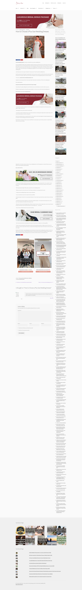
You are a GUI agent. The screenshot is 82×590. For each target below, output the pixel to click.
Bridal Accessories (59, 162)
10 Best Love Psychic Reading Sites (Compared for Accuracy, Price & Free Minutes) (60, 271)
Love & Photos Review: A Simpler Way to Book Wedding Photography (60, 97)
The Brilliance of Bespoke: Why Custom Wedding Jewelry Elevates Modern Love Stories (60, 478)
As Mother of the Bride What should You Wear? (24, 282)
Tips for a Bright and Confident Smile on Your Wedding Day (61, 452)
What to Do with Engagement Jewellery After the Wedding (60, 412)
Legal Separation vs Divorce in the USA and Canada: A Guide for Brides (61, 501)
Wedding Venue (58, 202)
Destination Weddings (59, 165)
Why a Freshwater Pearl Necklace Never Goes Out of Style (61, 361)
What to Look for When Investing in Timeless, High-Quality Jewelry (60, 120)
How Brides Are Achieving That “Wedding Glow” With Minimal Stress (60, 364)
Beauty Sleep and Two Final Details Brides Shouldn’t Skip (60, 425)
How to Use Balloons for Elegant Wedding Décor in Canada (60, 39)
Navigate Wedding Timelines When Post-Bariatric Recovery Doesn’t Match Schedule (60, 428)
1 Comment (27, 29)
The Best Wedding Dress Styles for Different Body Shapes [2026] (39, 568)
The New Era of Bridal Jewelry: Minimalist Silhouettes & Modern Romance (61, 504)
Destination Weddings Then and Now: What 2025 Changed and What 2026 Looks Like (61, 367)
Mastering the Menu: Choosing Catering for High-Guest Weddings (60, 347)
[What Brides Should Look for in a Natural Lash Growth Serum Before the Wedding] (60, 139)
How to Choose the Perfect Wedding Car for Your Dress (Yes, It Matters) (61, 435)
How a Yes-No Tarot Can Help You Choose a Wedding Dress (61, 454)
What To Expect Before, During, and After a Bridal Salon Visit (60, 446)
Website (42, 323)
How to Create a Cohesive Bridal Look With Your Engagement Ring (60, 51)
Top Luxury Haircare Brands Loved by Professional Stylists (60, 415)
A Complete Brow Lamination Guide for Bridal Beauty (60, 472)
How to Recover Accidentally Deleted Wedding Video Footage (61, 391)
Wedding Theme (58, 199)
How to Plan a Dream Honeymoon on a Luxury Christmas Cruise (61, 488)
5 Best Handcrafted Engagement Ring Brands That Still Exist (61, 389)
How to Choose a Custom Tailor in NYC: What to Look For (61, 264)
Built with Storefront (19, 584)
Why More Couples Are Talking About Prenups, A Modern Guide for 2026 (61, 508)
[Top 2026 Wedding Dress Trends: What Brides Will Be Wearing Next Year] (52, 530)
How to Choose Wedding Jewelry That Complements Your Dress (61, 284)
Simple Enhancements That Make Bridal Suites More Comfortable (61, 457)
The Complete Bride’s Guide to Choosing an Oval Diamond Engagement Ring (60, 511)
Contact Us (22, 8)
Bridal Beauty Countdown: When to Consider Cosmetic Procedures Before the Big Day (61, 463)
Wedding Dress (26, 278)
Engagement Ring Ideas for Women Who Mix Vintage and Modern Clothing (60, 109)
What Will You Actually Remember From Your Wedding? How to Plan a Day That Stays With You (61, 246)
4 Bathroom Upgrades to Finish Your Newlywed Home (61, 340)
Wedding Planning (59, 196)
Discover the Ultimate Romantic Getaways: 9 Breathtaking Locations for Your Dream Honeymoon (45, 571)
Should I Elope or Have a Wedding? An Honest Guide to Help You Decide (60, 310)
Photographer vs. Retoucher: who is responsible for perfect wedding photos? (61, 258)
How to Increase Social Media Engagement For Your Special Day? (60, 466)
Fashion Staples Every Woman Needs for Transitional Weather (61, 295)
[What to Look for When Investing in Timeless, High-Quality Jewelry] (60, 126)
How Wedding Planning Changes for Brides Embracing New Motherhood (61, 420)
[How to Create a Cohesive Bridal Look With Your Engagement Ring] (60, 56)
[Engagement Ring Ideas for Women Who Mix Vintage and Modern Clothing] (60, 114)
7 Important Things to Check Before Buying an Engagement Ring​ (60, 494)
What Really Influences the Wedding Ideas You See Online (60, 449)
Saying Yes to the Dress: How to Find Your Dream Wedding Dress (61, 334)
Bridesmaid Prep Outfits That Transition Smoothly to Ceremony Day (60, 431)
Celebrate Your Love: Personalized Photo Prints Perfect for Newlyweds (60, 394)
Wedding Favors (58, 188)
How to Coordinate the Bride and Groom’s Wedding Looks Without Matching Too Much (61, 219)
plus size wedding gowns (20, 279)
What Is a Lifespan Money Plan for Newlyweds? (60, 378)
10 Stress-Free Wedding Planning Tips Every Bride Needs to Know (39, 557)
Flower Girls (58, 170)
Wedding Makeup (58, 194)
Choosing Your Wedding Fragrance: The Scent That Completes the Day (60, 277)
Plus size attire (21, 278)
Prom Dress (58, 178)
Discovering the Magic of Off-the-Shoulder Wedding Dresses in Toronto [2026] (41, 565)
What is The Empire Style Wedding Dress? (45, 282)
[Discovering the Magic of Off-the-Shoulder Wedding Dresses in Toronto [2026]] (61, 540)
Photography (58, 175)
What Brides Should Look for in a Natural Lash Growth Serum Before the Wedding (61, 239)
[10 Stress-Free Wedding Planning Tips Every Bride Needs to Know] (30, 530)
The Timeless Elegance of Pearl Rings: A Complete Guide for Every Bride (61, 351)
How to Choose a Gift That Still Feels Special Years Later (60, 417)
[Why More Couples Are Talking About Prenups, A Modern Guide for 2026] (61, 530)
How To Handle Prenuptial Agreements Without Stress (60, 409)
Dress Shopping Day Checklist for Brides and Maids (61, 307)
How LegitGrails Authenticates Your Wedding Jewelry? (60, 397)
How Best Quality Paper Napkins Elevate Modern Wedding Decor (61, 316)
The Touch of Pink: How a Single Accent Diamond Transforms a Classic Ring (61, 252)
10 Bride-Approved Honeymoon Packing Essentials (60, 261)
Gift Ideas (57, 172)
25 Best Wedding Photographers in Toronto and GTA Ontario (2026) (40, 552)
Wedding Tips (48, 8)
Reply (51, 298)
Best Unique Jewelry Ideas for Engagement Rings (60, 319)
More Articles (40, 8)
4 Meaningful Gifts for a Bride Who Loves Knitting (60, 337)
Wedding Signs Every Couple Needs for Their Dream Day (60, 438)
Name (19, 323)
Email (31, 323)
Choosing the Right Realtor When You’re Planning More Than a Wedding (61, 400)
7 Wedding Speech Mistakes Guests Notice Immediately (60, 332)
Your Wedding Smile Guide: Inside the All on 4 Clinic (61, 486)
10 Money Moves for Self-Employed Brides (60, 269)
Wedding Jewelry (58, 191)
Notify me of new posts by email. (24, 330)
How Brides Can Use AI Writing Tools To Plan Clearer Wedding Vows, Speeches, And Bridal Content (60, 328)
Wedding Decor (58, 185)
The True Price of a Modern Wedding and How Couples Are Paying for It (60, 406)
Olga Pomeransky (22, 29)
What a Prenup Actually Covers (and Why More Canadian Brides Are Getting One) (61, 371)
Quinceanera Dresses (59, 180)
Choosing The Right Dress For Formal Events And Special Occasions (60, 354)
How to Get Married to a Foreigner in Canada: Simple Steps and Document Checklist (60, 242)
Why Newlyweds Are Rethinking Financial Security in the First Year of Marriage (60, 459)
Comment (20, 310)
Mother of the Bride (59, 173)
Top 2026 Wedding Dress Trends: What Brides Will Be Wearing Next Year (40, 560)
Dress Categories (33, 8)
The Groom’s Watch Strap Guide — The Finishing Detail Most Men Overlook (60, 86)
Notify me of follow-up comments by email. (26, 327)
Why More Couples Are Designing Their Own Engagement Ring (61, 266)
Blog (27, 8)
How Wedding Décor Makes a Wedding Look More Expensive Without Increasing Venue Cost (60, 303)
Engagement (58, 167)
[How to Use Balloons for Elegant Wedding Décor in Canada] (60, 45)
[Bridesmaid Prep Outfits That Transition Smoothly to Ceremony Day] (42, 540)
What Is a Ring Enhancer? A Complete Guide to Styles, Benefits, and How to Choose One (61, 374)
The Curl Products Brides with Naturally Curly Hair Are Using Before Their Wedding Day (60, 300)
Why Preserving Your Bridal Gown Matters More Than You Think (61, 444)
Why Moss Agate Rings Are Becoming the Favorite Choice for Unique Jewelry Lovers (61, 313)
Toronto (54, 8)
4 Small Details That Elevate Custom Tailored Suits (60, 345)
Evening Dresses (58, 169)
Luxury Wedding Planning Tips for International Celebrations (60, 321)
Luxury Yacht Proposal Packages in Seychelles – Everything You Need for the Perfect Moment (61, 497)
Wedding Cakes (58, 183)
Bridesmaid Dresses (59, 164)
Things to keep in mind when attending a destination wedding (60, 291)
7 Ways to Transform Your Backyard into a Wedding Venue (61, 297)
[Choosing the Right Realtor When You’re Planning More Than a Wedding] (30, 540)
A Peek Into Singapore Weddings (61, 422)
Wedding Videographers (60, 206)
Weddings (30, 278)
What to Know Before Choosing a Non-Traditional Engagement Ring (61, 358)
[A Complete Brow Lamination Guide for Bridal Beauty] (39, 530)
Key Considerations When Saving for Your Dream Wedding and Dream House (61, 386)
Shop (16, 8)
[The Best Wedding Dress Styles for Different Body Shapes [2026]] (20, 540)
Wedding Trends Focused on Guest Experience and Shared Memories (60, 324)
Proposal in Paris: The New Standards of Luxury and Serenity (60, 281)
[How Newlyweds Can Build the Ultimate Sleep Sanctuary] (60, 80)
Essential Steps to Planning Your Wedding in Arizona (61, 470)
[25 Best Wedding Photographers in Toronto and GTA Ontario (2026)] (20, 530)
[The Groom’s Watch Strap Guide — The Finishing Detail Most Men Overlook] (60, 92)
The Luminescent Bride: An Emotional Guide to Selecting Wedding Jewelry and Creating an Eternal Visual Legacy (61, 288)
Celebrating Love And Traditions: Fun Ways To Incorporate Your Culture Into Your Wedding (61, 441)
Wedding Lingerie (58, 193)
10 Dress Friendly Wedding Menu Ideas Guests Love (61, 249)
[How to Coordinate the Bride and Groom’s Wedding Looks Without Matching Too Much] (60, 69)
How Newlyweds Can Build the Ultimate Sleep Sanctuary (60, 75)
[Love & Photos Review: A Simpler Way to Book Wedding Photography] (60, 103)
